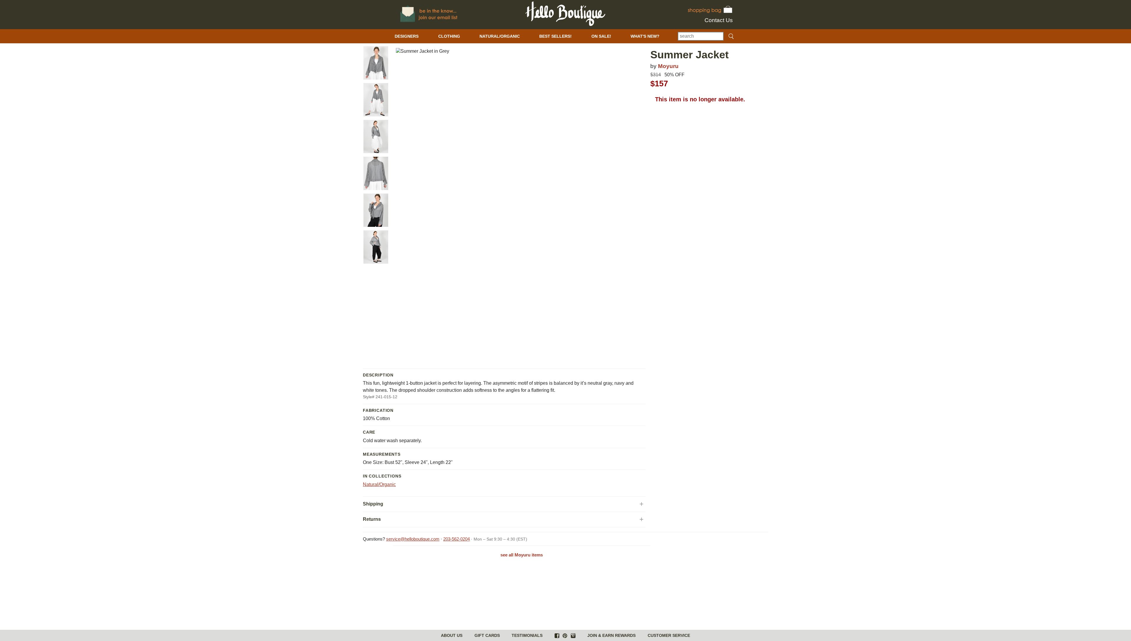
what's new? (645, 36)
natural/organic (499, 36)
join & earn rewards (611, 635)
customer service (669, 635)
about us (451, 635)
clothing (449, 36)
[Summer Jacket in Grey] (376, 63)
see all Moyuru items (521, 554)
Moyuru (668, 66)
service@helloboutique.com (412, 538)
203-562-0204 (456, 538)
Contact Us (719, 20)
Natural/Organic (379, 484)
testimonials (527, 635)
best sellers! (555, 36)
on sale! (601, 36)
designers (407, 36)
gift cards (487, 635)
